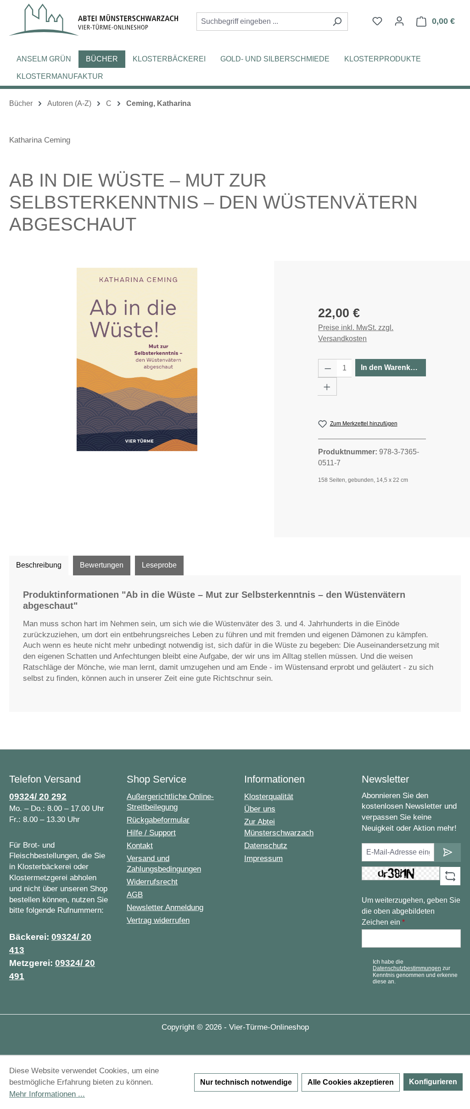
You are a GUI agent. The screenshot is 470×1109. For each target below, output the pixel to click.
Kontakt (140, 845)
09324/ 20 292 (38, 796)
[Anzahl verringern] (327, 368)
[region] (137, 359)
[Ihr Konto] (399, 21)
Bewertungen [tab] (101, 565)
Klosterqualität (268, 796)
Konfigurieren (433, 1082)
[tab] (38, 565)
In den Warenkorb (391, 367)
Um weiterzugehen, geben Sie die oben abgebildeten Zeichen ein (411, 911)
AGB (135, 894)
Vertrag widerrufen (158, 920)
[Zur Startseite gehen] (93, 20)
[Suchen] (337, 21)
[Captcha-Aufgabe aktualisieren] (450, 876)
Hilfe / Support (151, 832)
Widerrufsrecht (152, 881)
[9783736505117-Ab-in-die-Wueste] (137, 359)
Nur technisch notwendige (246, 1082)
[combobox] (261, 21)
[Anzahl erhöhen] (327, 386)
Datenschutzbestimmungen (407, 968)
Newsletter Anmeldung (165, 907)
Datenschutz (265, 845)
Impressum (263, 858)
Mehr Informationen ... (47, 1094)
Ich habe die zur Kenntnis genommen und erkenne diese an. (415, 972)
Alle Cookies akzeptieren (351, 1082)
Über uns (259, 809)
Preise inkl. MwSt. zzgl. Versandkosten (355, 333)
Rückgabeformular (158, 820)
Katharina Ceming (39, 140)
